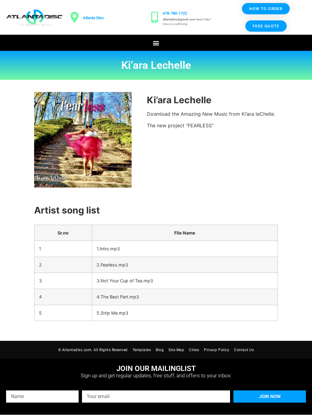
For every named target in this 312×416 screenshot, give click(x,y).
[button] (156, 43)
